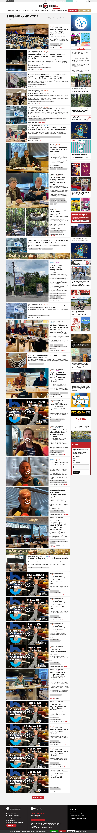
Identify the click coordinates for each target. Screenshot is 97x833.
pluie (55, 203)
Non (75, 460)
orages (51, 203)
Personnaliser (71, 831)
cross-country (62, 230)
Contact (9, 811)
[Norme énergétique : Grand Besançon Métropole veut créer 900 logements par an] (27, 493)
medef (51, 348)
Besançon (51, 144)
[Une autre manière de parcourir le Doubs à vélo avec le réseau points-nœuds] (81, 303)
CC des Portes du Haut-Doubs (35, 90)
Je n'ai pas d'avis (77, 462)
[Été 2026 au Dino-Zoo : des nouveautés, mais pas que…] (81, 230)
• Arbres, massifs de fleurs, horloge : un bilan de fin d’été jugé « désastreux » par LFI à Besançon (80, 57)
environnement (62, 295)
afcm (51, 293)
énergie (66, 392)
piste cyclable (52, 543)
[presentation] (72, 340)
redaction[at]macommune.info (38, 813)
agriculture (52, 450)
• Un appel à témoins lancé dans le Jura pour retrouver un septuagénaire (81, 65)
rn (50, 67)
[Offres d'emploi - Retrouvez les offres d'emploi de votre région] (81, 120)
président (44, 101)
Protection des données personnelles (16, 817)
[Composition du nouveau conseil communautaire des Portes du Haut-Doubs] (16, 95)
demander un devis (38, 820)
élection (40, 118)
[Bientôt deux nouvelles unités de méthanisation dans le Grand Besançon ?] (27, 463)
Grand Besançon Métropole (56, 24)
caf (50, 694)
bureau (30, 101)
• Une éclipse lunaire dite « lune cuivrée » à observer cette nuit (80, 61)
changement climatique (60, 198)
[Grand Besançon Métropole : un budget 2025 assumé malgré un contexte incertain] (27, 326)
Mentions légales (11, 820)
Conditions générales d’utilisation (15, 822)
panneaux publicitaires (54, 298)
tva (54, 348)
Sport (56, 209)
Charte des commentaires (13, 815)
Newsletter (11, 825)
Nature (51, 175)
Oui (75, 458)
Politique (51, 26)
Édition (50, 8)
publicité (61, 298)
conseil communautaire (33, 67)
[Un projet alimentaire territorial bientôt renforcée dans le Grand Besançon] (16, 359)
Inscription (76, 220)
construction (62, 539)
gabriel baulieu (57, 136)
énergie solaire (53, 541)
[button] (87, 1)
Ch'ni (32, 64)
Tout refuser (62, 831)
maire (64, 118)
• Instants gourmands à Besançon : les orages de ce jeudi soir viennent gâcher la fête (80, 52)
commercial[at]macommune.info (38, 816)
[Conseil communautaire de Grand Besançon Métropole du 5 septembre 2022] (27, 781)
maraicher (59, 452)
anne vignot (31, 136)
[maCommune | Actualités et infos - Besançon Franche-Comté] (48, 6)
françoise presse (53, 452)
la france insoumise (58, 118)
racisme (47, 67)
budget (36, 136)
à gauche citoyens (32, 84)
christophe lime (53, 200)
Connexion (85, 220)
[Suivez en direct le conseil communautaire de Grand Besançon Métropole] (27, 628)
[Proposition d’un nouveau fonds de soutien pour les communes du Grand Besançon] (16, 561)
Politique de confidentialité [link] (81, 831)
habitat (63, 512)
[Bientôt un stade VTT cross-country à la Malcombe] (27, 214)
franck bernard (41, 67)
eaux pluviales (52, 202)
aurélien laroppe (62, 293)
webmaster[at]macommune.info (38, 829)
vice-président (50, 101)
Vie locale (50, 353)
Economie (45, 125)
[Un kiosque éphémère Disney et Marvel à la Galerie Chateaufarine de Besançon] (81, 184)
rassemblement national (41, 120)
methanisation (64, 482)
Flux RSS (10, 818)
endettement (51, 136)
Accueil (8, 21)
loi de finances (64, 346)
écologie (61, 392)
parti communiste (32, 120)
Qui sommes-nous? (12, 813)
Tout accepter (53, 831)
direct (40, 248)
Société (57, 262)
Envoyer (76, 472)
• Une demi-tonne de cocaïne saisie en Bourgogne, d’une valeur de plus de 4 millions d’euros (80, 70)
